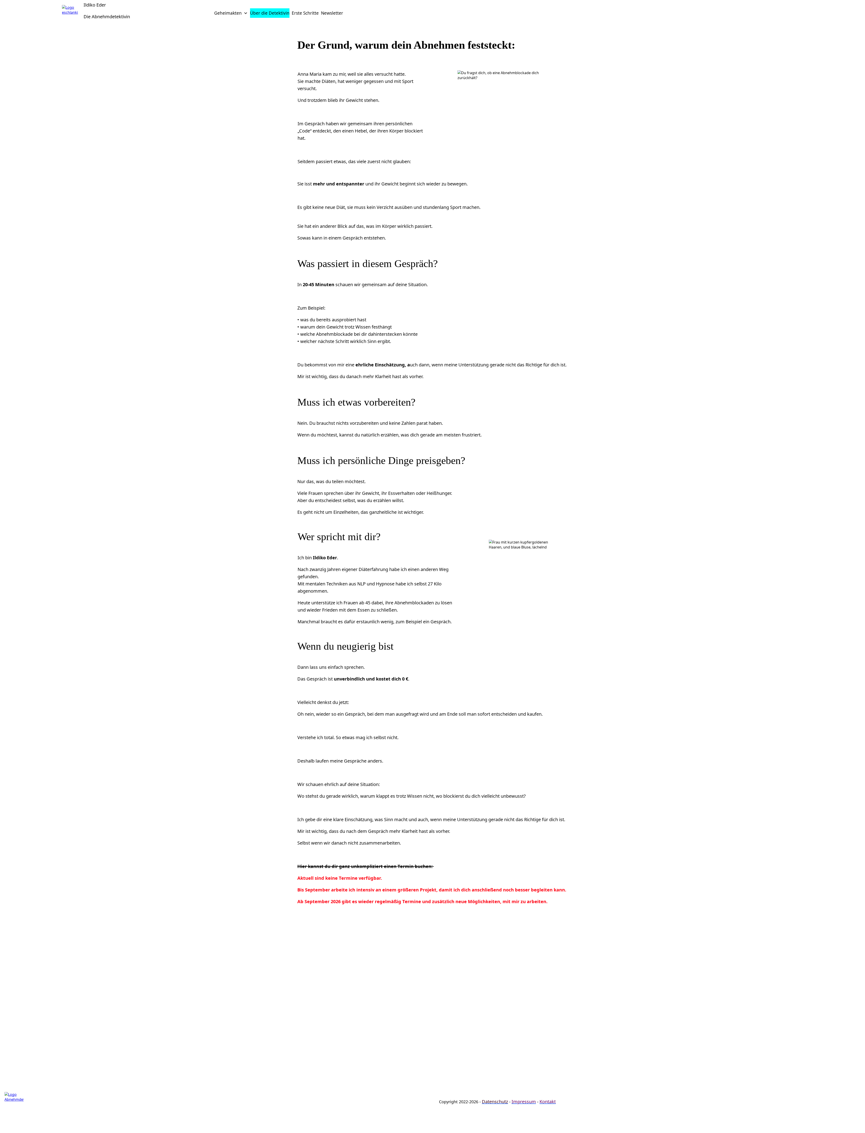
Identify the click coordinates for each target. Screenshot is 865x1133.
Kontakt (547, 1102)
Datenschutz (495, 1102)
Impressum (524, 1102)
